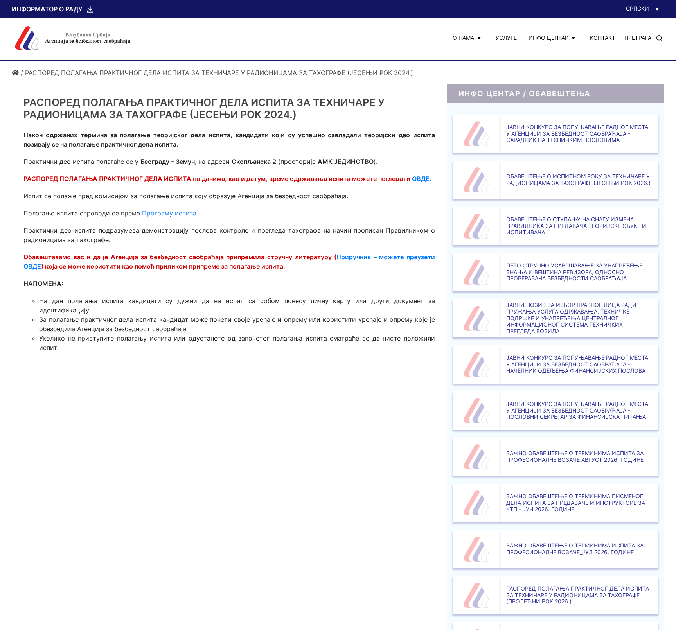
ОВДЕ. (421, 179)
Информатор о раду (47, 9)
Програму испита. (170, 213)
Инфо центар (548, 37)
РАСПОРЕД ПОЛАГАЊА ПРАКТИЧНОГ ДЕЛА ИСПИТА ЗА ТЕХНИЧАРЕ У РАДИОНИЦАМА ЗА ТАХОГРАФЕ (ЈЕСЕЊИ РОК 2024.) (219, 73)
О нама (463, 37)
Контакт (602, 37)
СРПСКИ (637, 8)
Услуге (506, 37)
